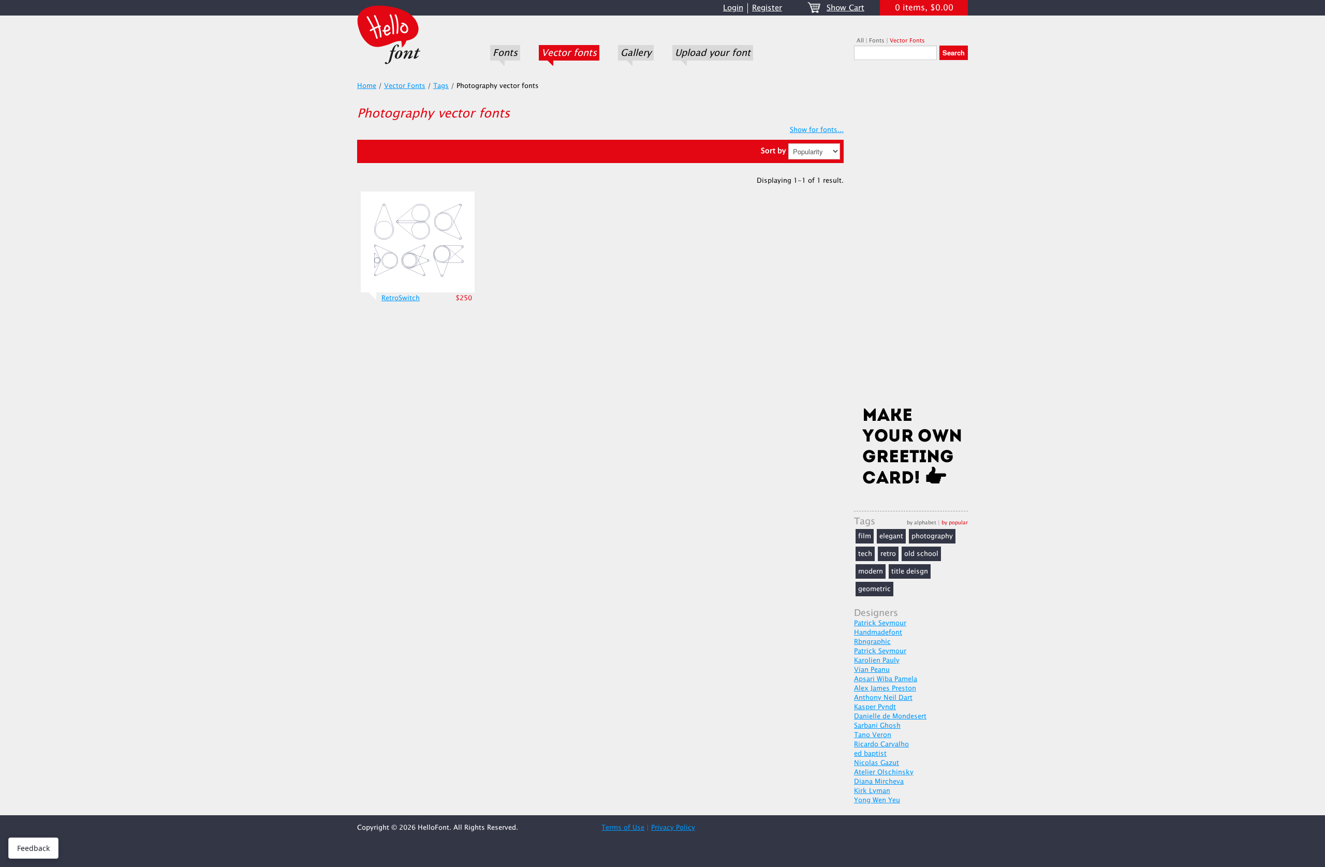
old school (921, 554)
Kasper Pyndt (875, 707)
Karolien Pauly (877, 660)
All (860, 40)
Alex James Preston (885, 688)
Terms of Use (622, 827)
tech (865, 554)
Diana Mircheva (879, 781)
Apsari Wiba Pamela (885, 679)
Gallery (636, 53)
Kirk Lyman (872, 791)
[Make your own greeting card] (911, 448)
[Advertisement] (911, 236)
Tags (441, 86)
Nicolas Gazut (876, 763)
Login (733, 8)
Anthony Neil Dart (883, 698)
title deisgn (909, 571)
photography (932, 536)
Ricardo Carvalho (881, 744)
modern (870, 571)
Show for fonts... (817, 130)
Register (767, 8)
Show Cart (845, 8)
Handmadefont (878, 632)
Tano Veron (872, 735)
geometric (874, 589)
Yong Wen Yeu (877, 800)
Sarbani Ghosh (877, 726)
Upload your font (712, 53)
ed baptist (870, 753)
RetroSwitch (400, 298)
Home (366, 86)
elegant (891, 536)
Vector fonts (569, 53)
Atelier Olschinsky (884, 772)
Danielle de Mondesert (890, 716)
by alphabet (921, 522)
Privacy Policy (673, 827)
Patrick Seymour (880, 623)
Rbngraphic (872, 642)
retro (888, 554)
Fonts (505, 53)
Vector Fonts (907, 40)
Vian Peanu (872, 670)
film (864, 536)
